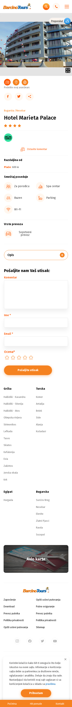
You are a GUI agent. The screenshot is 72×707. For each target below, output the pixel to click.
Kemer (39, 397)
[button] (54, 44)
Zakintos (8, 466)
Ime (7, 315)
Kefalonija (9, 452)
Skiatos (8, 445)
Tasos (7, 438)
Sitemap (40, 627)
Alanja (39, 424)
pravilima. (51, 684)
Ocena (9, 352)
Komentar (10, 277)
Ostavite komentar (37, 149)
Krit (5, 480)
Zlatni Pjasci (42, 521)
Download (9, 606)
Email (8, 334)
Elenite (39, 514)
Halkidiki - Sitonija (13, 404)
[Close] (65, 659)
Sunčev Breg (43, 500)
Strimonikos (10, 424)
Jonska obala (11, 473)
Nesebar (20, 110)
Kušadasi (41, 431)
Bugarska (9, 110)
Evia (6, 459)
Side (38, 417)
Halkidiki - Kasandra (14, 397)
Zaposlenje (10, 600)
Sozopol (40, 534)
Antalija (40, 404)
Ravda (39, 527)
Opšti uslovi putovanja (16, 627)
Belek (39, 411)
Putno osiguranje (45, 606)
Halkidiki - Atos (12, 411)
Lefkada (8, 431)
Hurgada (8, 500)
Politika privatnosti (14, 620)
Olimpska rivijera (13, 417)
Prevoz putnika (12, 613)
